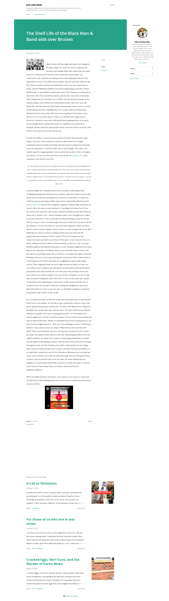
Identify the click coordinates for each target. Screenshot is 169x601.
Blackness (104, 70)
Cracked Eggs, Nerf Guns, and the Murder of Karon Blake (52, 561)
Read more (81, 508)
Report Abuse (134, 79)
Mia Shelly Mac (142, 41)
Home (28, 14)
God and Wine (34, 4)
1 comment (36, 508)
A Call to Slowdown (41, 483)
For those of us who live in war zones (50, 521)
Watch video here (34, 205)
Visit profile (142, 63)
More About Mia (40, 14)
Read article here (77, 155)
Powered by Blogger (71, 596)
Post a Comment (37, 548)
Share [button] (103, 60)
